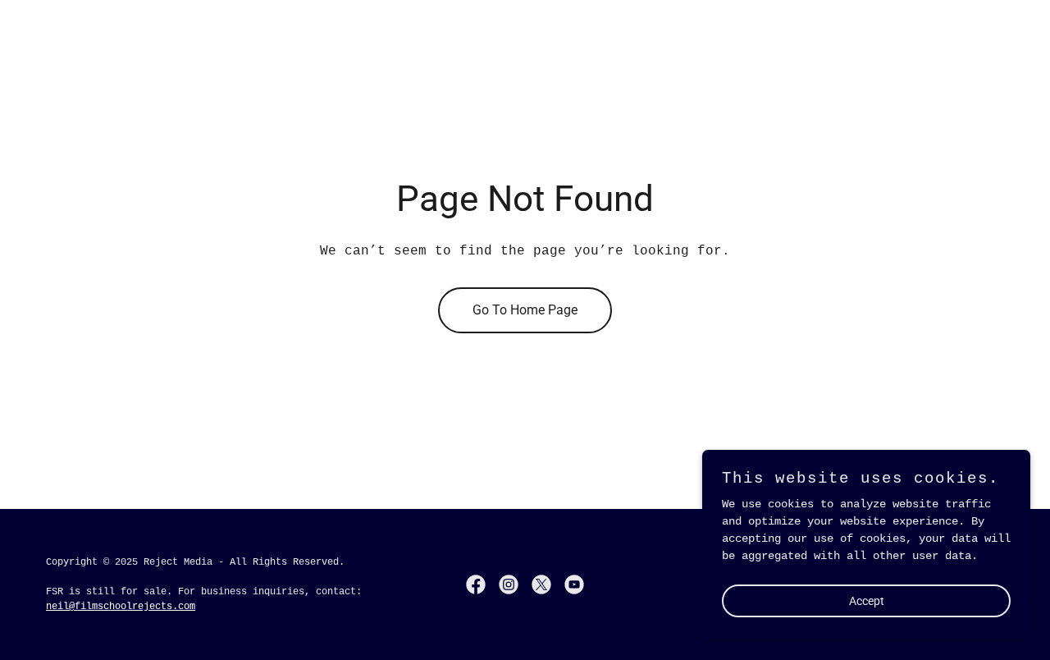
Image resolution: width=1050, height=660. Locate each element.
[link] (475, 584)
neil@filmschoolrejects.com (120, 606)
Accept (866, 600)
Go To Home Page (525, 310)
